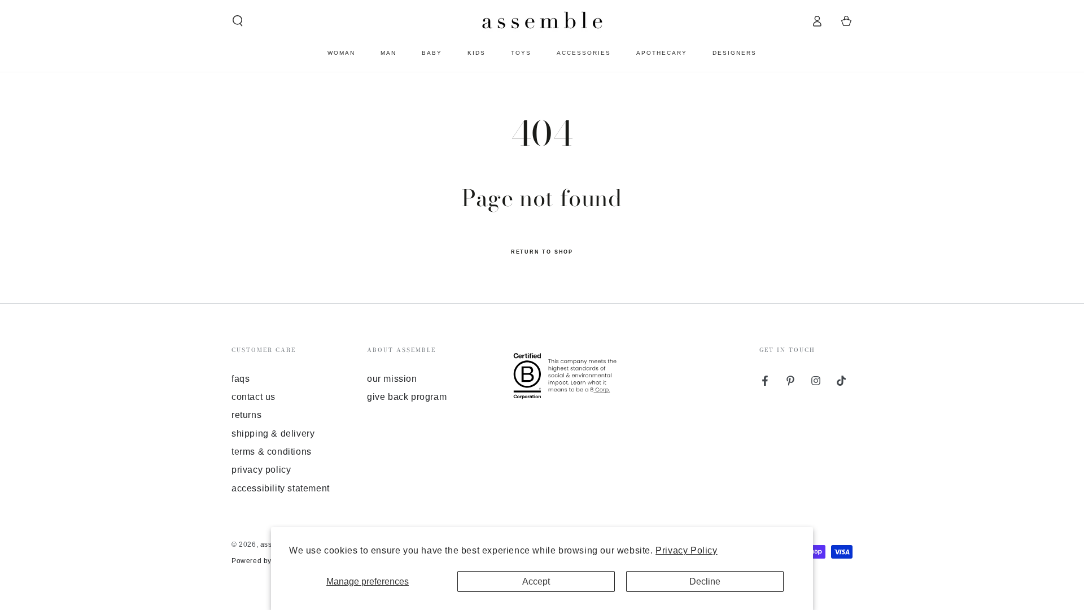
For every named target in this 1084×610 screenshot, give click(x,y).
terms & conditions (271, 451)
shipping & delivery (272, 433)
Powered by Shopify (265, 561)
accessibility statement (280, 488)
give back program (407, 397)
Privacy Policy (686, 550)
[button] (237, 20)
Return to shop (542, 252)
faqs (240, 379)
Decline (704, 581)
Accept (536, 581)
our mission (392, 379)
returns (246, 415)
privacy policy (261, 469)
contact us (253, 397)
